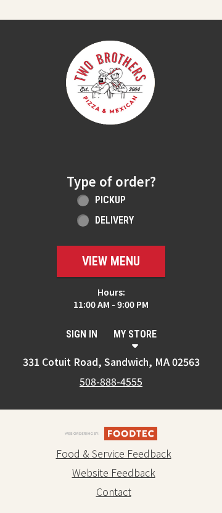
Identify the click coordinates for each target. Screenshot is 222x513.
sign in (81, 334)
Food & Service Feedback (113, 453)
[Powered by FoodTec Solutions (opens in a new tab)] (111, 431)
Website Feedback (113, 472)
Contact (113, 491)
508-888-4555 (111, 381)
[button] (111, 85)
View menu (111, 261)
